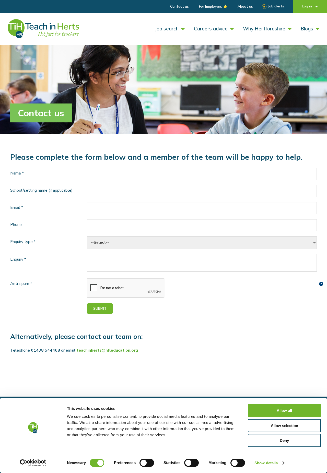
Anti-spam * (21, 283)
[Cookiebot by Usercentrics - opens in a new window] (33, 463)
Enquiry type (23, 242)
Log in (307, 6)
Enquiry (18, 259)
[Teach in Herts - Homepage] (43, 28)
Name (17, 173)
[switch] (146, 463)
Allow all (284, 410)
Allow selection (284, 425)
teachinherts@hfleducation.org (107, 350)
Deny (284, 440)
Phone (16, 224)
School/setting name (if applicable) (41, 190)
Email (16, 207)
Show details (266, 463)
